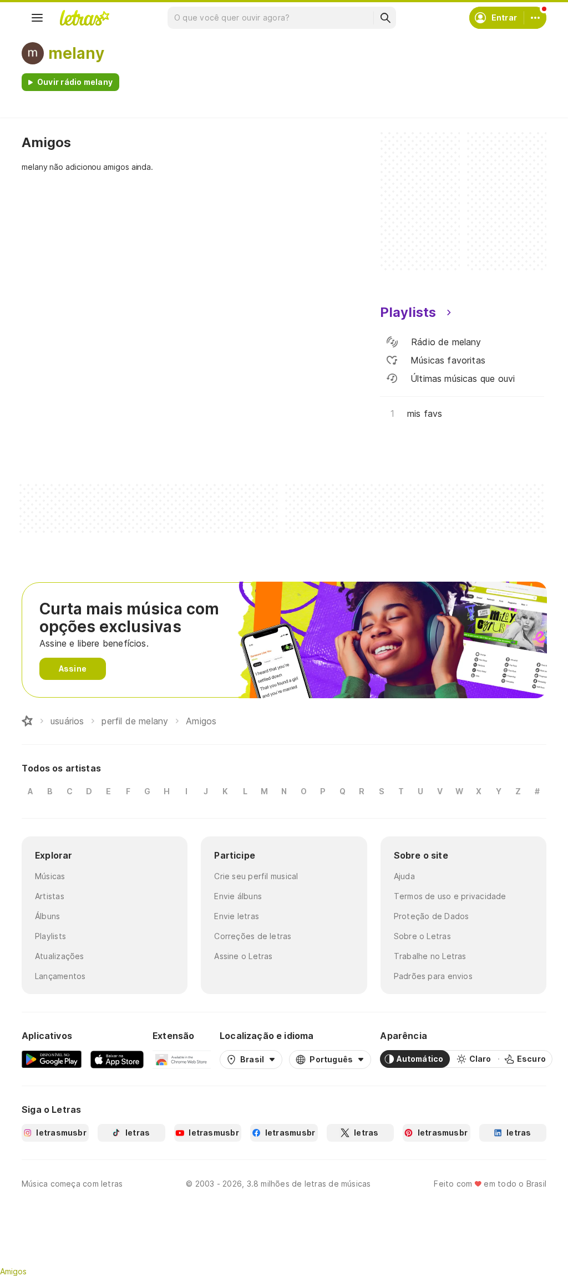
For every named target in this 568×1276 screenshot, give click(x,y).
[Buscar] (385, 18)
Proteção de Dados (431, 916)
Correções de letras (252, 936)
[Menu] (37, 18)
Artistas (49, 896)
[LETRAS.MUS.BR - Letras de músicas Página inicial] (84, 18)
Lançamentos (60, 976)
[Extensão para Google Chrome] (182, 1059)
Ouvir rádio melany (75, 82)
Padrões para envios (433, 976)
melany (76, 53)
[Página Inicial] (27, 721)
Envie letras (236, 916)
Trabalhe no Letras (430, 956)
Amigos (13, 1271)
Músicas (50, 876)
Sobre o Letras (422, 936)
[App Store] (117, 1059)
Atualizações (59, 956)
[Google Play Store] (52, 1059)
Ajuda (404, 876)
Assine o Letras (243, 956)
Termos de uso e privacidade (450, 896)
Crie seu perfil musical (256, 876)
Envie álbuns (238, 896)
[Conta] (535, 18)
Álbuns (47, 916)
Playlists (50, 936)
